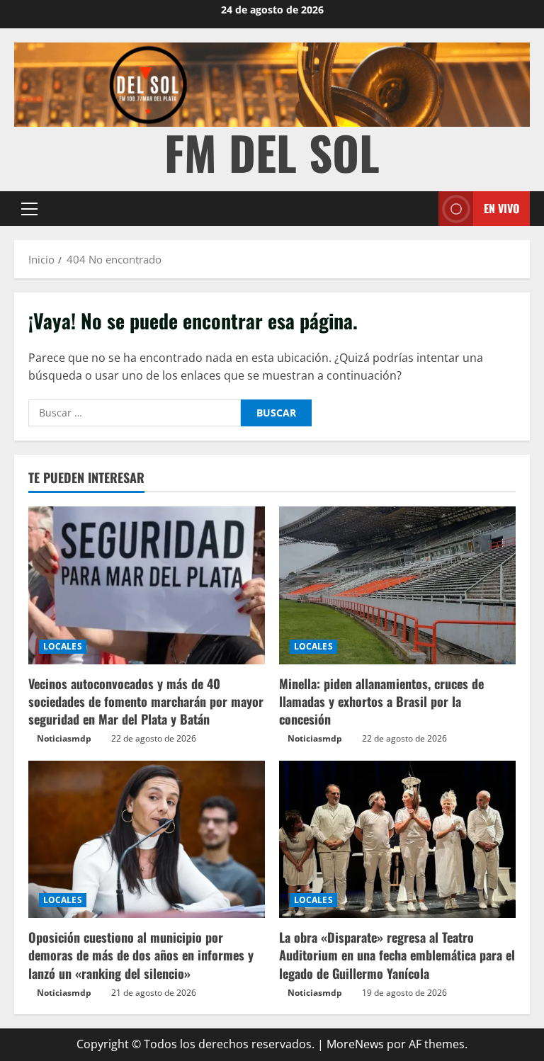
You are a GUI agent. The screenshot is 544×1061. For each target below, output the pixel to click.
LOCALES (62, 646)
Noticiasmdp (64, 738)
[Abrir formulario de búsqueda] (423, 208)
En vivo (501, 208)
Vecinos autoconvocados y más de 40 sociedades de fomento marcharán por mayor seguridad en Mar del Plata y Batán (146, 701)
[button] (29, 209)
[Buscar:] (134, 412)
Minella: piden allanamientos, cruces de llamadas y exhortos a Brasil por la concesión (381, 701)
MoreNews (355, 1044)
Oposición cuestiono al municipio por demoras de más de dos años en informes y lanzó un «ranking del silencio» (141, 955)
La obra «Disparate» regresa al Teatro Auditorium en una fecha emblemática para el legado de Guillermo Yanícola (397, 955)
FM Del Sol (272, 152)
